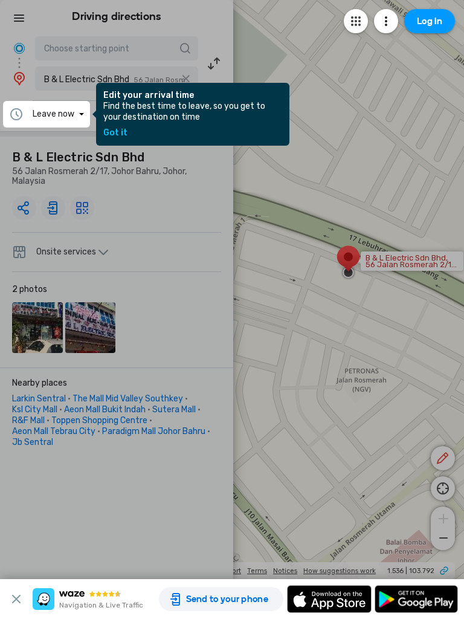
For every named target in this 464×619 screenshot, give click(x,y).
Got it (115, 133)
